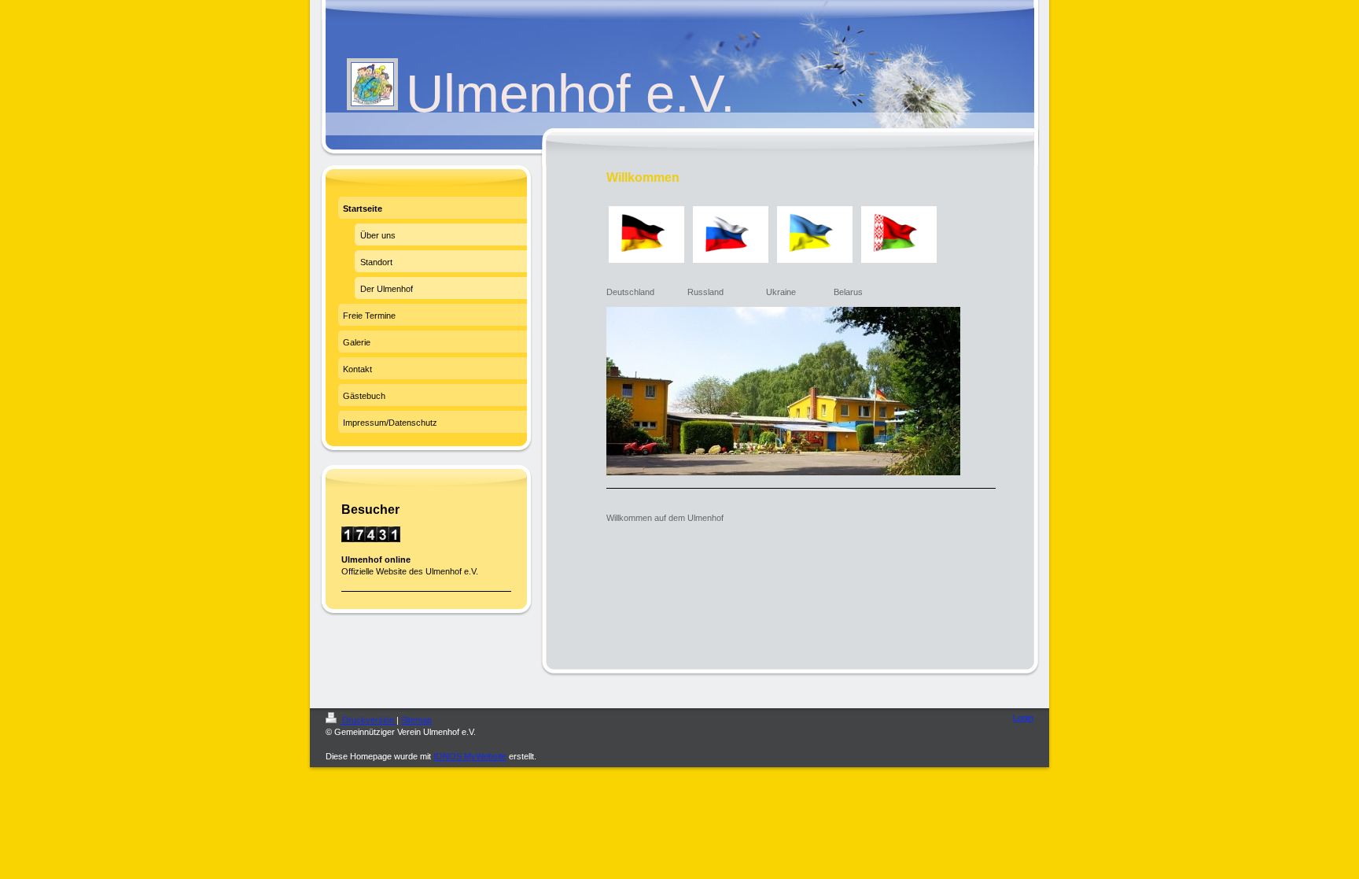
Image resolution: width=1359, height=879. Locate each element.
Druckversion (368, 720)
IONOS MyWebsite (469, 756)
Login (1023, 717)
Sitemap (416, 720)
